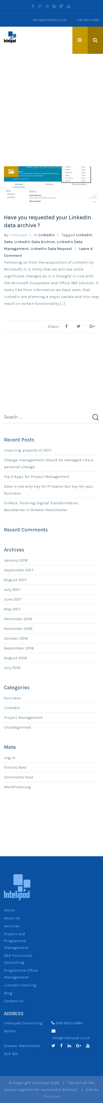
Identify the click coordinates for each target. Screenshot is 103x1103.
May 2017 (12, 609)
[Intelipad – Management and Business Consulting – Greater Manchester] (10, 37)
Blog (8, 993)
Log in (9, 757)
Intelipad (18, 234)
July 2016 (12, 667)
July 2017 (12, 589)
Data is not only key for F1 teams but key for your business (48, 490)
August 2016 (15, 657)
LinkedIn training (20, 985)
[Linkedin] (54, 6)
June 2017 (13, 599)
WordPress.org (17, 787)
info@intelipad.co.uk (50, 20)
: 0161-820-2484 (87, 20)
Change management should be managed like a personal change (48, 463)
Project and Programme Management (16, 940)
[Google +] (61, 6)
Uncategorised (17, 727)
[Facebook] (33, 6)
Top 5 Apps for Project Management (36, 476)
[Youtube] (47, 6)
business (12, 698)
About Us (12, 918)
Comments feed (18, 777)
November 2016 (18, 628)
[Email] (68, 6)
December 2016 (18, 618)
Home (9, 910)
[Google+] (80, 1045)
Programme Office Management (21, 974)
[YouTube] (89, 1045)
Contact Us (14, 1001)
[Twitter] (40, 6)
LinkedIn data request (51, 248)
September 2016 (19, 648)
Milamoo (52, 1096)
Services (12, 926)
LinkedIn (47, 234)
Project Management (23, 717)
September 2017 (19, 570)
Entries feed (15, 767)
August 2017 (15, 579)
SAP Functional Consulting (18, 959)
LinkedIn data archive (34, 241)
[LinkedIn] (71, 1045)
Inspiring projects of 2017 (28, 450)
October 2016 (16, 638)
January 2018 (15, 560)
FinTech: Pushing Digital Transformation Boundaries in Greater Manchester (41, 506)
